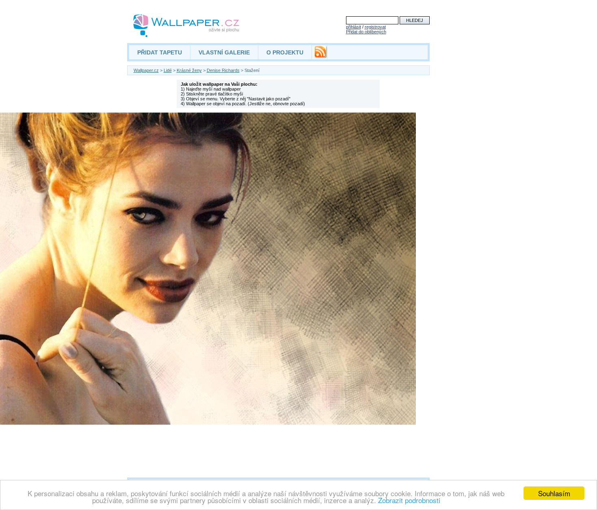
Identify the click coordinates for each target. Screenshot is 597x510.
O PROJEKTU (284, 52)
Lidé (168, 70)
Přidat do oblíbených (366, 31)
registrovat (375, 26)
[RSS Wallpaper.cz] (320, 56)
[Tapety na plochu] (186, 25)
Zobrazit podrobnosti (409, 500)
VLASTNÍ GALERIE (224, 52)
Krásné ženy (189, 70)
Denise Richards (223, 70)
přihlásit (353, 26)
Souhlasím (554, 493)
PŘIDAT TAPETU (159, 52)
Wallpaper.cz (146, 70)
